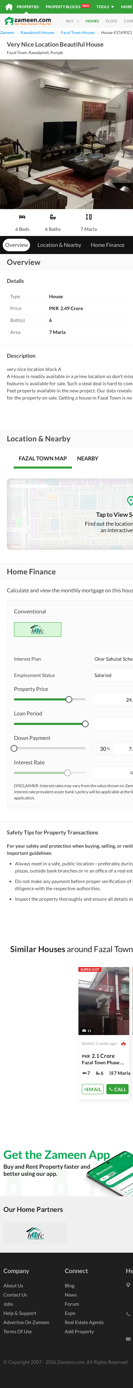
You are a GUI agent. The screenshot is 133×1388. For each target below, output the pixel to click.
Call (120, 1089)
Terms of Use (17, 1331)
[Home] (9, 6)
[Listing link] (104, 1033)
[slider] (68, 699)
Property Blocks (67, 6)
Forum (72, 1304)
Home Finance (107, 244)
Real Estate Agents (84, 1322)
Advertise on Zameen (26, 1322)
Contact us (15, 1295)
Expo (70, 1313)
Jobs (8, 1304)
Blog (69, 1285)
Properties (28, 6)
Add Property (79, 1331)
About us (13, 1285)
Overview (16, 244)
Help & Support (19, 1313)
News (71, 1295)
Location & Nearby (59, 244)
